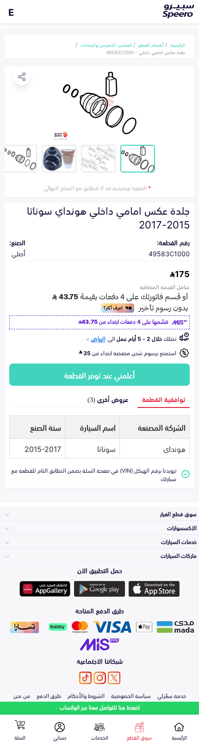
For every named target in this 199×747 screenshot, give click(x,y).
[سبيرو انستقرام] (99, 678)
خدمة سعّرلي (171, 695)
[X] (114, 678)
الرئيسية (177, 44)
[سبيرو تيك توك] (85, 678)
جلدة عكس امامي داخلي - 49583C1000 (145, 51)
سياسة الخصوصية (131, 695)
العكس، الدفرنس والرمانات (106, 44)
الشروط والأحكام (86, 695)
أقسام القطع (151, 44)
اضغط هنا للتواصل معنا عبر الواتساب (100, 707)
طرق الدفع (49, 695)
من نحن (21, 695)
